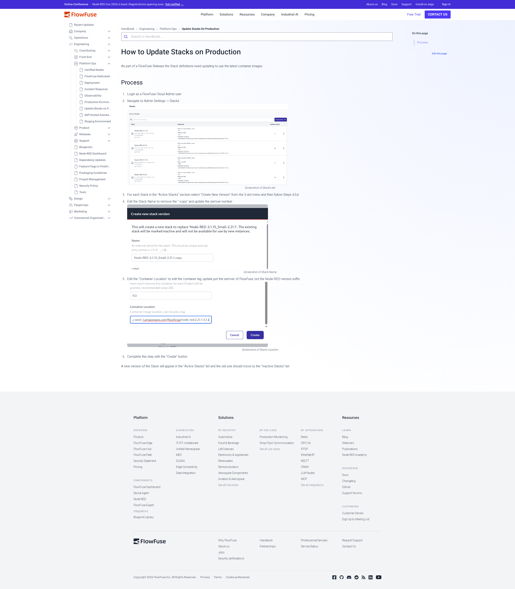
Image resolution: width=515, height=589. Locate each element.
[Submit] (126, 36)
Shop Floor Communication (277, 443)
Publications (350, 449)
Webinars (348, 443)
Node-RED (140, 499)
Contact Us (437, 14)
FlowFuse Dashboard (147, 487)
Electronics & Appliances (233, 455)
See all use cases (270, 449)
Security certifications (231, 558)
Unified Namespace (188, 449)
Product (138, 437)
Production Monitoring (273, 437)
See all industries (228, 485)
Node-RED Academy (354, 455)
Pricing (138, 467)
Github (346, 487)
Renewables (225, 461)
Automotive (225, 437)
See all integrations (312, 485)
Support (407, 4)
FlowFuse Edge (143, 443)
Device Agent (141, 493)
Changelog (348, 481)
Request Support (352, 540)
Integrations (141, 511)
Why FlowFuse (227, 540)
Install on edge (425, 4)
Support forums (352, 493)
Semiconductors (228, 467)
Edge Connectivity (187, 467)
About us (372, 4)
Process (132, 82)
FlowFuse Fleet (143, 455)
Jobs (221, 552)
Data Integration (186, 473)
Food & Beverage (228, 443)
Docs (394, 4)
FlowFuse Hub (142, 449)
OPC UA (306, 443)
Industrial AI (183, 437)
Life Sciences (226, 449)
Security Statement (145, 461)
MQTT (305, 461)
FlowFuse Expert (144, 505)
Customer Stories (353, 513)
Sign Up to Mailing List (355, 519)
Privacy (205, 577)
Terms (218, 577)
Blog (384, 4)
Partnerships (268, 546)
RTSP (304, 449)
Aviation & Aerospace (231, 479)
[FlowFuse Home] (80, 14)
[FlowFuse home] (150, 541)
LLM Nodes (308, 473)
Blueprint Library (144, 517)
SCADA (180, 461)
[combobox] (256, 36)
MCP (304, 479)
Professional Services (314, 540)
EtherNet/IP (308, 455)
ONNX (305, 467)
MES (179, 455)
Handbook (266, 540)
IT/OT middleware (187, 443)
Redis (304, 437)
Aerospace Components (233, 473)
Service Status (309, 546)
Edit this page (439, 53)
